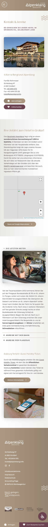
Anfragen (11, 524)
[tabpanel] (24, 292)
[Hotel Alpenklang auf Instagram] (6, 466)
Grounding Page (11, 481)
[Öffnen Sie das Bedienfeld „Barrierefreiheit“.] (42, 516)
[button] (14, 100)
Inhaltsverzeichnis (12, 471)
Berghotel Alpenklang (15, 136)
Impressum (9, 474)
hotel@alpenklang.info (12, 94)
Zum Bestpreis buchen (35, 524)
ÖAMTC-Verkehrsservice (13, 166)
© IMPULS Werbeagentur (15, 484)
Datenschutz (10, 477)
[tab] (24, 248)
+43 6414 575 (12, 88)
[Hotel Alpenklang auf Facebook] (9, 466)
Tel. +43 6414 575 (11, 458)
